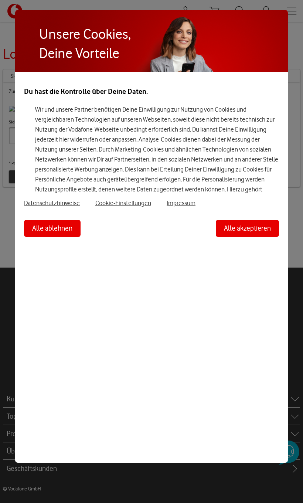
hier (64, 139)
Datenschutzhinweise (52, 203)
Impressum (181, 203)
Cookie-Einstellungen (123, 203)
